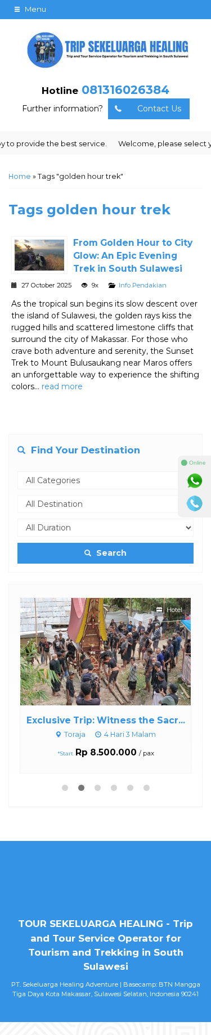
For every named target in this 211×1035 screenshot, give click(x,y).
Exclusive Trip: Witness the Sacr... (105, 720)
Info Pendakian (143, 285)
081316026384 (125, 90)
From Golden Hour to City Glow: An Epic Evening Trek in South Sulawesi (132, 255)
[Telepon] (195, 503)
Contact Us (159, 109)
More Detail (116, 651)
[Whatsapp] (195, 480)
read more (62, 386)
